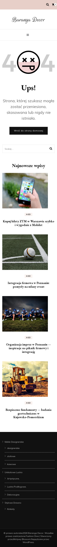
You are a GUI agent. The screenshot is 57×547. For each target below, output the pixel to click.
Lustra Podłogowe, (16, 486)
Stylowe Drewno (13, 502)
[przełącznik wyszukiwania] (47, 4)
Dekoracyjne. (13, 494)
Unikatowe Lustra (13, 472)
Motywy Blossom (22, 539)
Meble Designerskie (14, 442)
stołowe (11, 456)
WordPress (28, 542)
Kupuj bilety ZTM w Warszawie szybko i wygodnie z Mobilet (28, 223)
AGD (28, 214)
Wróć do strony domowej (28, 130)
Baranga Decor (28, 20)
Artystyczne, (13, 478)
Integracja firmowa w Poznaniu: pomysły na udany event (28, 285)
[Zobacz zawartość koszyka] (53, 5)
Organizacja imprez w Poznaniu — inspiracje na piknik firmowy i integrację (28, 348)
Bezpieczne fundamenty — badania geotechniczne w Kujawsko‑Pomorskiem (28, 413)
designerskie (13, 448)
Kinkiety (11, 509)
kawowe (11, 464)
